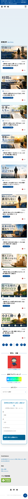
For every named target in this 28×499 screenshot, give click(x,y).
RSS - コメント (4, 471)
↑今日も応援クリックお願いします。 (14, 382)
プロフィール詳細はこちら (14, 369)
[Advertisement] (14, 23)
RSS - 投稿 (3, 469)
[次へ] (24, 345)
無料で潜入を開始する (11, 437)
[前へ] (3, 345)
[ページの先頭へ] (25, 495)
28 (21, 344)
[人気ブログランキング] (14, 380)
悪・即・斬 (5, 7)
